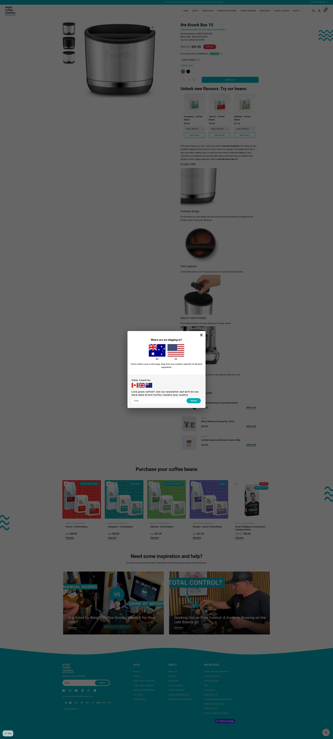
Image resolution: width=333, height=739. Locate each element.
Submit (194, 401)
